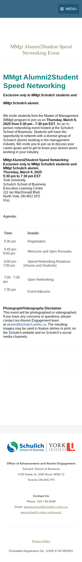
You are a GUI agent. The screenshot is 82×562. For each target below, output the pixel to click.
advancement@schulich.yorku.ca (45, 507)
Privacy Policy (41, 541)
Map (6, 200)
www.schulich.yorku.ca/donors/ (41, 512)
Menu (71, 9)
